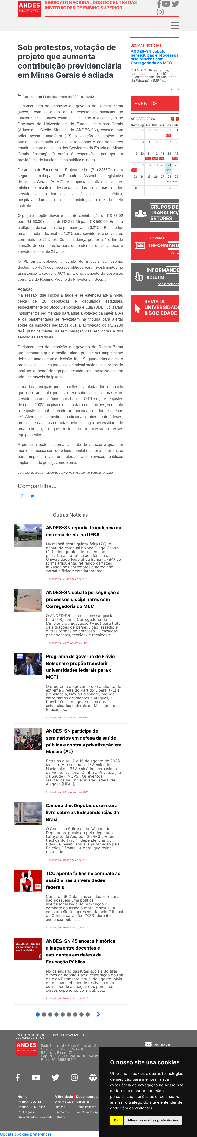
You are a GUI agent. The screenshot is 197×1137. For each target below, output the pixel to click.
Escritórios (62, 1112)
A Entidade (64, 1097)
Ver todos (178, 252)
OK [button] (116, 1120)
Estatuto (60, 1117)
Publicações (26, 1112)
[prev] (172, 118)
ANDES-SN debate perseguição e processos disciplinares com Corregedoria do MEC (155, 57)
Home (23, 1097)
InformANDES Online (31, 1106)
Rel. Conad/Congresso (91, 1112)
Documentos (87, 1097)
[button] (171, 89)
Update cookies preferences (26, 1134)
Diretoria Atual (64, 1101)
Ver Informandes (170, 284)
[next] (177, 118)
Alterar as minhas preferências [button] (153, 1120)
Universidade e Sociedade (35, 1117)
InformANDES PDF (30, 1101)
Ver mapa (96, 1056)
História (60, 1106)
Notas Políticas (86, 1106)
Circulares (83, 1101)
